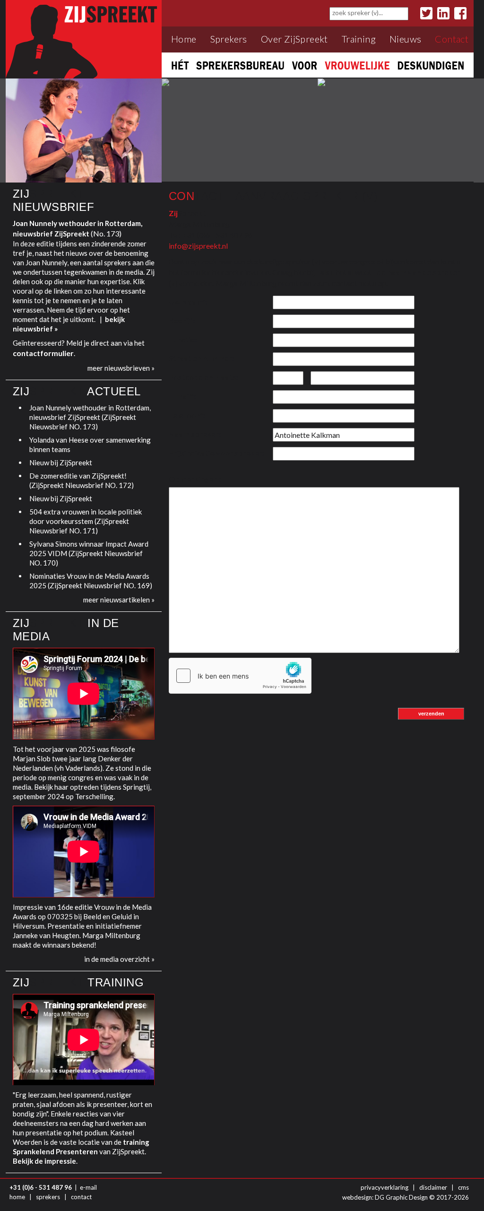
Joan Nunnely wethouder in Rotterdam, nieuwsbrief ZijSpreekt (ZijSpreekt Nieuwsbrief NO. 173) (90, 417)
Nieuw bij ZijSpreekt (60, 462)
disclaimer (433, 1187)
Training (359, 39)
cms (463, 1187)
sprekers (48, 1197)
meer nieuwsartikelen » (119, 599)
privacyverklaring (384, 1187)
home (17, 1197)
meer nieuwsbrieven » (121, 368)
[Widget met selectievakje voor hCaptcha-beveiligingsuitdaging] (240, 676)
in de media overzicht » (119, 959)
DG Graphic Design (401, 1197)
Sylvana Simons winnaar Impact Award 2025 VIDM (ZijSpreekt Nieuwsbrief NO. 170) (88, 553)
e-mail (88, 1187)
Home (184, 39)
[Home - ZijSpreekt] (84, 39)
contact (81, 1197)
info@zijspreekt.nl (198, 245)
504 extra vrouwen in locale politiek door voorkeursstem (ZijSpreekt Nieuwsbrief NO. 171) (85, 521)
